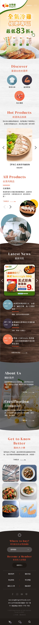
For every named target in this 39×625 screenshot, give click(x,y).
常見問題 (28, 580)
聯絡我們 (28, 586)
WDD (22, 612)
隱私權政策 (23, 615)
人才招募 (15, 615)
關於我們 (11, 574)
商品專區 (11, 580)
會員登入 (19, 565)
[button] (17, 50)
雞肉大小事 (11, 586)
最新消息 (28, 574)
